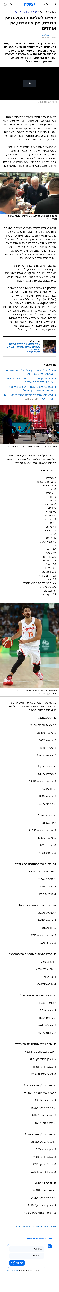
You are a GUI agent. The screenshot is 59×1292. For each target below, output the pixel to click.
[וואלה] (29, 4)
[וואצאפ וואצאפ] (11, 4)
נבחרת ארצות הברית (24, 1227)
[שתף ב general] (5, 4)
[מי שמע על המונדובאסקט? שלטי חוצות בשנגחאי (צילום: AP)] (29, 427)
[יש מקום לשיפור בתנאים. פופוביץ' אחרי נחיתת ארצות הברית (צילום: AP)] (29, 197)
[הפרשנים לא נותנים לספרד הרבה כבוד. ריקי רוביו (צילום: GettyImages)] (29, 650)
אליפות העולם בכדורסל (45, 1227)
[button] (46, 4)
